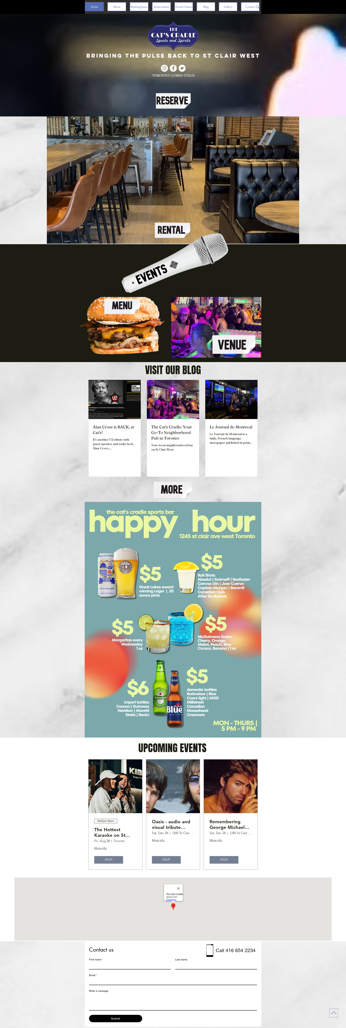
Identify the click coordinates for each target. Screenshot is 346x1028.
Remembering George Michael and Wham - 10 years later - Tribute (227, 824)
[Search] (257, 7)
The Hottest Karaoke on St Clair (109, 832)
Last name (181, 959)
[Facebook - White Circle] (173, 68)
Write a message (98, 990)
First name (96, 959)
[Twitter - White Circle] (182, 68)
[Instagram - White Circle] (164, 68)
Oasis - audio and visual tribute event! (171, 824)
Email (93, 975)
